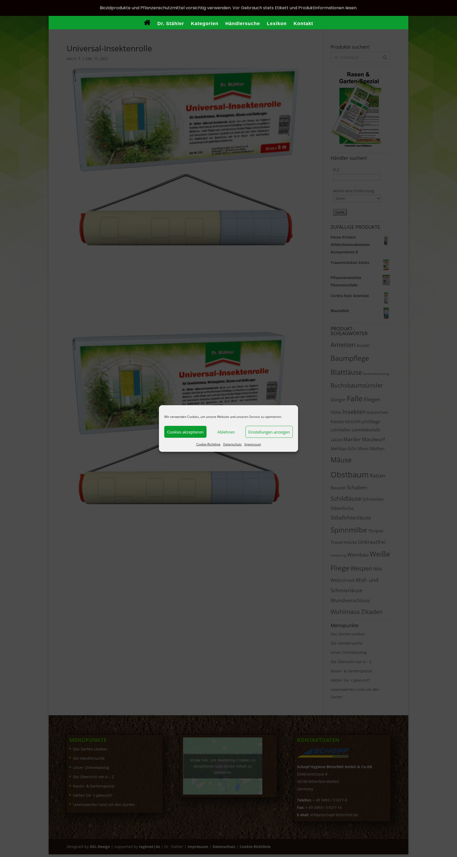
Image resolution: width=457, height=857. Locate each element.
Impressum (252, 444)
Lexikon (277, 24)
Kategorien (204, 24)
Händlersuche (242, 24)
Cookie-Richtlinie (208, 444)
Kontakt (303, 24)
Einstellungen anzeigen (269, 432)
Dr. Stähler (170, 24)
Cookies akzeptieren (185, 432)
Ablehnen (226, 432)
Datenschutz (232, 444)
